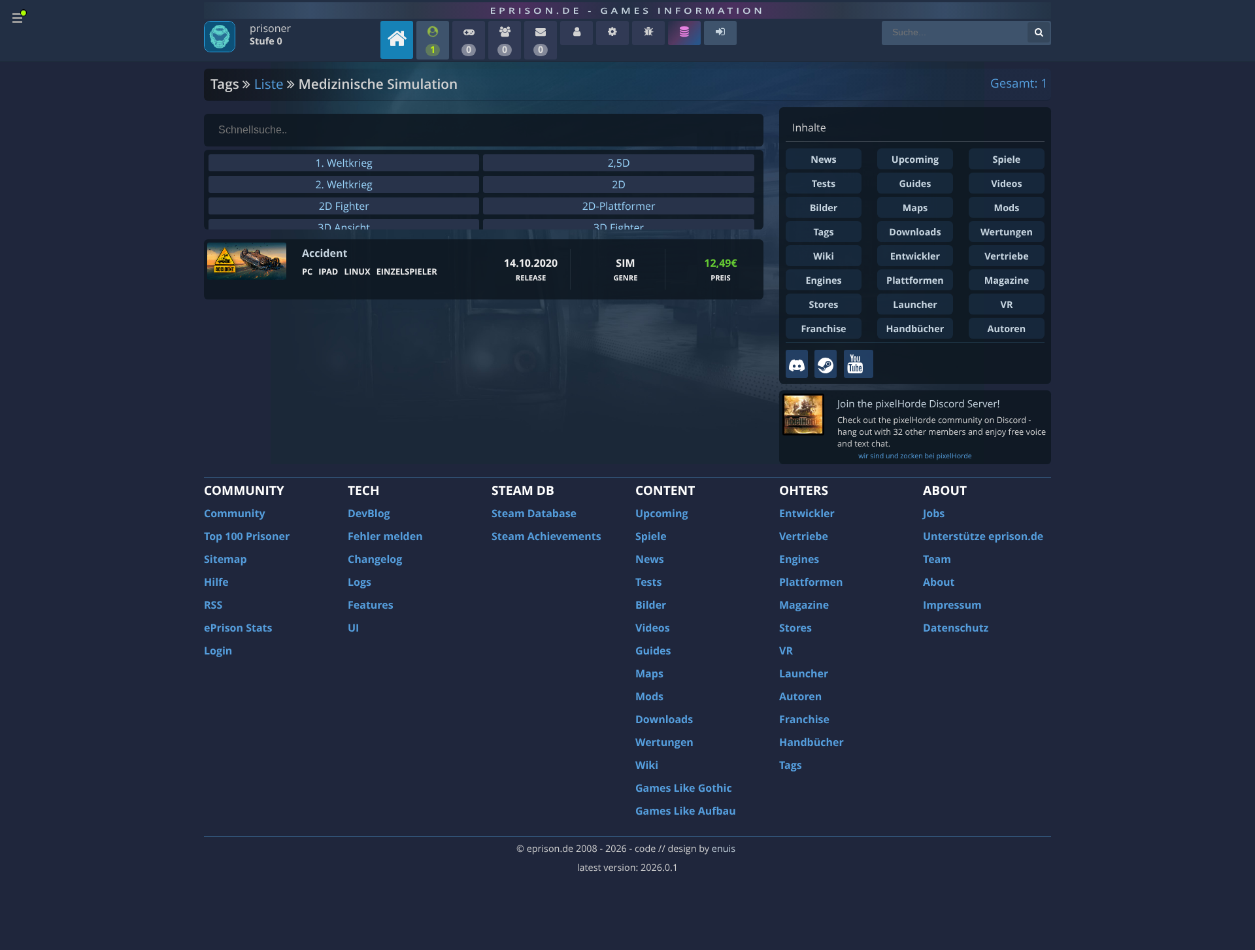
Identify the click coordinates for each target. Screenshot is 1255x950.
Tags (823, 232)
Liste (269, 84)
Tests (823, 184)
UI (353, 627)
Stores (823, 305)
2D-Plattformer (619, 206)
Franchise (823, 329)
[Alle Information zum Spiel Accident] (246, 261)
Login (218, 650)
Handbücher (915, 329)
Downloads (915, 232)
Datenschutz (955, 627)
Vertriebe (1006, 256)
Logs (359, 582)
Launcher (915, 305)
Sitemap (225, 559)
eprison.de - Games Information (627, 10)
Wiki (823, 256)
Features (370, 605)
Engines (823, 281)
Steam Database (534, 513)
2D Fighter (344, 206)
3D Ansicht (344, 227)
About (939, 582)
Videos (1006, 184)
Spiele (1007, 160)
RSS (213, 605)
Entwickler (915, 256)
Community (234, 513)
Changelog (375, 559)
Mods (1007, 208)
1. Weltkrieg (343, 163)
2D (619, 184)
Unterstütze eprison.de (983, 536)
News (823, 160)
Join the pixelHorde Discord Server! (918, 404)
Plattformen (915, 281)
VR (1007, 305)
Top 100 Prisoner (247, 536)
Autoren (1007, 329)
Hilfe (216, 582)
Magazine (1006, 281)
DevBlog (369, 513)
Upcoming (915, 160)
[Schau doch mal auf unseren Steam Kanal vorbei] (825, 364)
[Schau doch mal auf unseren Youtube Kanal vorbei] (858, 364)
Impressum (952, 605)
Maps (915, 208)
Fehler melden (385, 536)
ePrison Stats (238, 627)
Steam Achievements (546, 536)
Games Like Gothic (683, 788)
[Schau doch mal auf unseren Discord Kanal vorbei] (797, 364)
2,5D (619, 163)
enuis (723, 849)
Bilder (824, 208)
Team (937, 559)
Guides (915, 184)
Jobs (934, 513)
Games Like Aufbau (685, 811)
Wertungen (1006, 232)
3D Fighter (619, 227)
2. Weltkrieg (343, 184)
